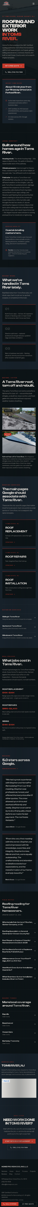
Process (25, 1171)
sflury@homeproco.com (9, 1184)
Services (4, 1171)
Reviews (4, 1174)
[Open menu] (33, 4)
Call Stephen (11, 1204)
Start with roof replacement (17, 1141)
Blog (10, 1174)
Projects (33, 1171)
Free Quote (29, 1204)
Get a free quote (12, 66)
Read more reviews (9, 768)
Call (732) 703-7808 (15, 72)
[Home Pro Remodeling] (6, 4)
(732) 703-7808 (6, 1181)
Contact (17, 1174)
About (18, 1171)
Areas (11, 1171)
